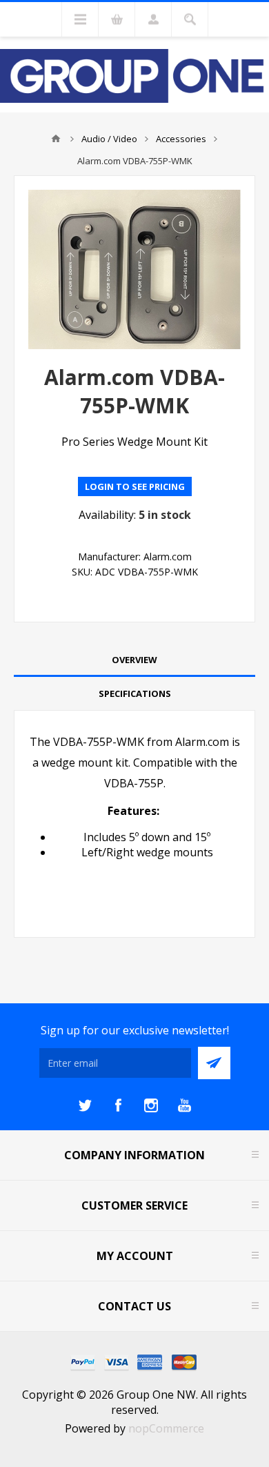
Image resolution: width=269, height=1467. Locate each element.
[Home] (56, 139)
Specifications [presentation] (135, 693)
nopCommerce (166, 1428)
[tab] (134, 660)
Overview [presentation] (134, 659)
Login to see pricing (135, 486)
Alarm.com (167, 556)
